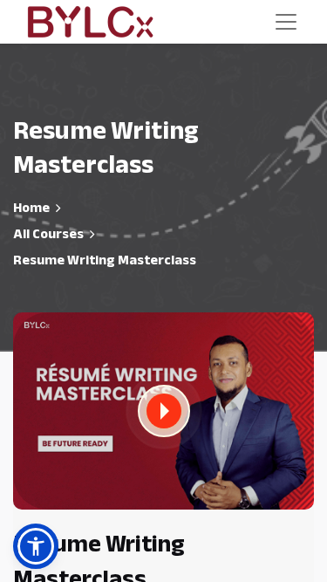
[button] (163, 411)
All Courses (48, 234)
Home (31, 208)
